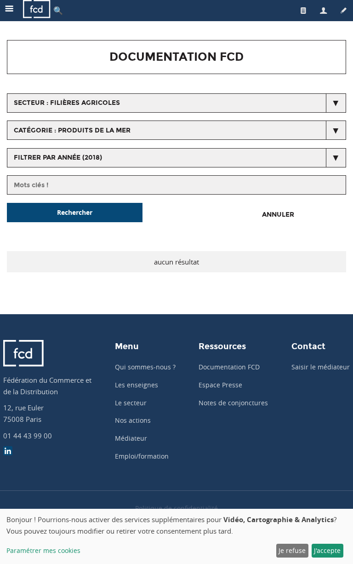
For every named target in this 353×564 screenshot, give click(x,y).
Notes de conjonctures (233, 402)
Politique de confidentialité (176, 508)
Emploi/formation (142, 456)
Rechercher (74, 212)
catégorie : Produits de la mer (72, 130)
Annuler (278, 215)
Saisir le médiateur (320, 367)
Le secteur (131, 402)
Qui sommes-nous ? (145, 367)
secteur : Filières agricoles (67, 103)
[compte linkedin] (7, 452)
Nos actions (133, 420)
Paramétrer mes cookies (43, 550)
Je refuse (292, 550)
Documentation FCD (229, 367)
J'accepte (327, 550)
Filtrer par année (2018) (58, 157)
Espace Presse (220, 384)
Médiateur (131, 438)
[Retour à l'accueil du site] (37, 10)
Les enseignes (136, 384)
